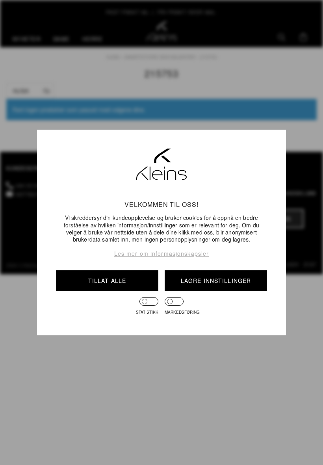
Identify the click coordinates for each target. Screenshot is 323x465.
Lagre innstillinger (216, 281)
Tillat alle (107, 281)
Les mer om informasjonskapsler (161, 253)
